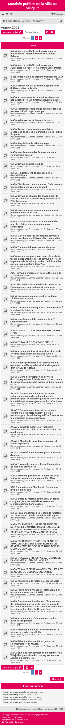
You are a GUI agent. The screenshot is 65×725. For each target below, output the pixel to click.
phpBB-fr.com (16, 717)
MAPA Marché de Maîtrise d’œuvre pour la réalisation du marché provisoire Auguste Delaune (33, 54)
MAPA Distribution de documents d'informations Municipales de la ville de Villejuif (36, 185)
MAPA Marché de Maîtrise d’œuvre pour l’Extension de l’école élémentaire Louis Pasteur (36, 66)
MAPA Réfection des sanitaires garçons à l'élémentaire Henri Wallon (32, 642)
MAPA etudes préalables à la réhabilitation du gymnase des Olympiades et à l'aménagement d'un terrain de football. (35, 365)
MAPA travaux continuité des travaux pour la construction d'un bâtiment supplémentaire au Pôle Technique (35, 198)
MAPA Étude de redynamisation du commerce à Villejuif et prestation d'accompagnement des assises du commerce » (36, 655)
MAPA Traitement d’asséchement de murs (32, 247)
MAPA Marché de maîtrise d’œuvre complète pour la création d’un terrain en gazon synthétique (34, 224)
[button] (40, 38)
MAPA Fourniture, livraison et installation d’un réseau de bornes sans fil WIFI (35, 591)
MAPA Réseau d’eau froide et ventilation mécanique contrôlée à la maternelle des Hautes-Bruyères (36, 132)
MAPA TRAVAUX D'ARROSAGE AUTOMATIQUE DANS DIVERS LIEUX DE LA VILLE (35, 559)
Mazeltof (20, 720)
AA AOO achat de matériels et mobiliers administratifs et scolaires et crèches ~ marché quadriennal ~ (35, 429)
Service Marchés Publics (39, 59)
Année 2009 (10, 27)
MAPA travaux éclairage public (26, 164)
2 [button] (36, 38)
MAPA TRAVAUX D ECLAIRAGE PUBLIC (31, 342)
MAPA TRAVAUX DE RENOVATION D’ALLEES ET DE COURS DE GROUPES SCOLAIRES (36, 570)
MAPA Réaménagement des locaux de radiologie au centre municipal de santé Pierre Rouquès (36, 514)
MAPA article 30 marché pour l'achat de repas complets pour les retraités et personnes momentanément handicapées (34, 501)
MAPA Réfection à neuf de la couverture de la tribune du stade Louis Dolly (34, 631)
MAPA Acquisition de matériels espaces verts (34, 581)
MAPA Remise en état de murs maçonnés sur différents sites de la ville (34, 87)
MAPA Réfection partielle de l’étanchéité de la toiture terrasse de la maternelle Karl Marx (34, 477)
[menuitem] (9, 14)
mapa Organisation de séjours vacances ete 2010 (36, 76)
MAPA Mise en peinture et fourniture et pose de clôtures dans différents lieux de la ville (35, 352)
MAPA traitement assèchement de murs (31, 120)
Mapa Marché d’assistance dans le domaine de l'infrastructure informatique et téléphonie (35, 285)
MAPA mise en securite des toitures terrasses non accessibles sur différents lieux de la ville (35, 98)
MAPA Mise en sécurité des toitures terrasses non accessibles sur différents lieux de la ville (35, 237)
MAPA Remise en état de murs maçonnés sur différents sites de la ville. (34, 211)
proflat (8, 720)
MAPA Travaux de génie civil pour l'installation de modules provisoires (35, 465)
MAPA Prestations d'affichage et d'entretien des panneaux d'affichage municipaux (35, 110)
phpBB (17, 715)
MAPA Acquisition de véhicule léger (29, 143)
